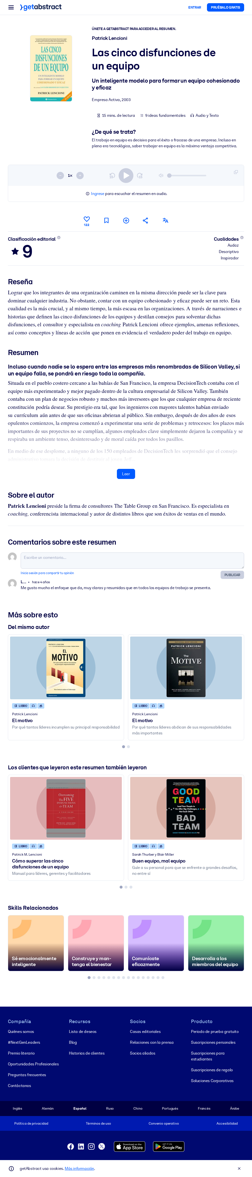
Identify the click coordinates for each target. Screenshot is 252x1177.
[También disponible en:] (165, 220)
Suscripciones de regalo (212, 1070)
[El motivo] (66, 668)
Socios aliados (142, 1053)
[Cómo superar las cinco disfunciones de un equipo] (66, 808)
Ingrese (97, 193)
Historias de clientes (87, 1053)
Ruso (110, 1108)
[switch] (126, 175)
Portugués (170, 1108)
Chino (137, 1108)
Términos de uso (98, 1123)
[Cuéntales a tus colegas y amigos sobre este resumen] (146, 220)
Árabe (234, 1108)
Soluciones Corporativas (212, 1080)
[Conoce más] (58, 237)
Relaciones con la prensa (151, 1042)
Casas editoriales (145, 1031)
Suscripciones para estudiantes (208, 1056)
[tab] (123, 746)
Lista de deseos (82, 1031)
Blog (73, 1042)
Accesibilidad (227, 1123)
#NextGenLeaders (24, 1042)
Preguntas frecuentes (27, 1075)
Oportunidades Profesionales (33, 1064)
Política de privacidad (31, 1123)
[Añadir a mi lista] (126, 220)
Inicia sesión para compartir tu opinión (47, 573)
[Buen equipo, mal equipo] (186, 808)
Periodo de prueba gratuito (215, 1031)
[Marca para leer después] (106, 220)
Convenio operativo (164, 1123)
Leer (126, 474)
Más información (79, 1168)
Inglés (17, 1108)
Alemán (48, 1108)
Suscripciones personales (213, 1042)
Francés (204, 1108)
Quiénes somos (21, 1031)
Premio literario (21, 1053)
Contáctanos (19, 1085)
